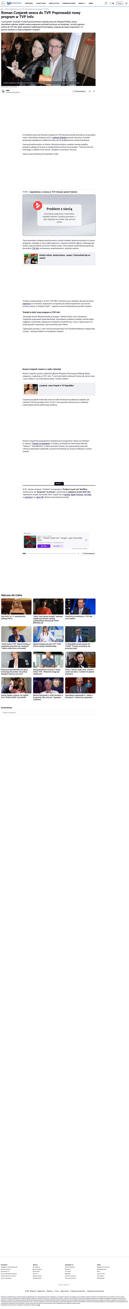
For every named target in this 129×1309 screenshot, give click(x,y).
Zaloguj (119, 3)
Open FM (39, 497)
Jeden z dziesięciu (70, 1267)
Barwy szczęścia (37, 1269)
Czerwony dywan (68, 3)
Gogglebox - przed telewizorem (9, 1267)
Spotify (67, 494)
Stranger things (37, 1278)
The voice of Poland (70, 1278)
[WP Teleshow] (16, 3)
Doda (98, 1271)
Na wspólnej (36, 1267)
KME (7, 91)
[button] (111, 3)
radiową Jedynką (59, 137)
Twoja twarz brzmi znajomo (8, 1276)
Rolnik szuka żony (6, 1269)
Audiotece (28, 497)
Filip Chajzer (100, 1276)
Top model (68, 1271)
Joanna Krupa (101, 1273)
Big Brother (68, 1273)
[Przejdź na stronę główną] (3, 5)
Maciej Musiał (100, 1278)
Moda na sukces (37, 1276)
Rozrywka (29, 3)
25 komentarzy (80, 91)
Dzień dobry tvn (5, 1271)
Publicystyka (54, 3)
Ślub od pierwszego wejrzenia (9, 1273)
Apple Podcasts (77, 494)
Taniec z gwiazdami (6, 1278)
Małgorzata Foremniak (103, 1267)
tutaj (38, 1305)
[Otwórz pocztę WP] (106, 3)
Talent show (41, 3)
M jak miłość (36, 1271)
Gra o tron (35, 1273)
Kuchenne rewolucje (70, 1276)
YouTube (87, 494)
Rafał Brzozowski (101, 1269)
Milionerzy (67, 1269)
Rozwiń (58, 483)
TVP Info (35, 248)
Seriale (81, 3)
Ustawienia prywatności (95, 1291)
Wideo (91, 3)
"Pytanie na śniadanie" (41, 443)
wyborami (27, 304)
